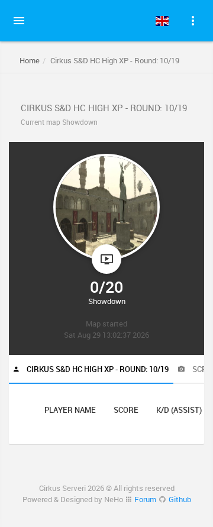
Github (180, 499)
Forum (145, 499)
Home (30, 60)
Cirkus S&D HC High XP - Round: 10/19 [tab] (97, 369)
